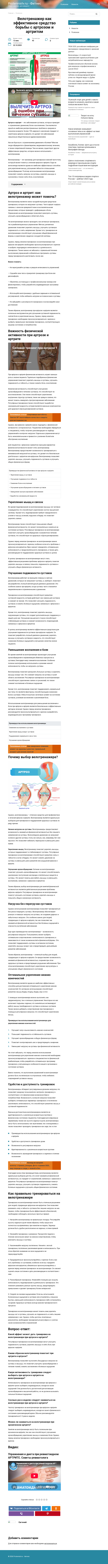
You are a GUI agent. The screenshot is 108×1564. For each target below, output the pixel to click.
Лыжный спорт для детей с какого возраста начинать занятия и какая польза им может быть (83, 102)
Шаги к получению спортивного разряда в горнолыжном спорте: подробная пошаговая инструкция (83, 163)
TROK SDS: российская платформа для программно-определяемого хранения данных (83, 49)
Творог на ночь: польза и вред (87, 116)
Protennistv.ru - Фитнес (24, 3)
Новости (74, 4)
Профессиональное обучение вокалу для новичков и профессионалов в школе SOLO (83, 66)
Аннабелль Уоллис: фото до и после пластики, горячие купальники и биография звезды (83, 147)
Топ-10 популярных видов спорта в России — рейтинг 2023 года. (83, 177)
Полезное (64, 4)
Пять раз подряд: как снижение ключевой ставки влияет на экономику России (83, 83)
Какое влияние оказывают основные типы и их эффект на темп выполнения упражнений (84, 131)
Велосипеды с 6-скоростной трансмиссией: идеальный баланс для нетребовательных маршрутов (83, 57)
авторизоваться (50, 1544)
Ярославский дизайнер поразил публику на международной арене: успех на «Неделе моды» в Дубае (82, 74)
